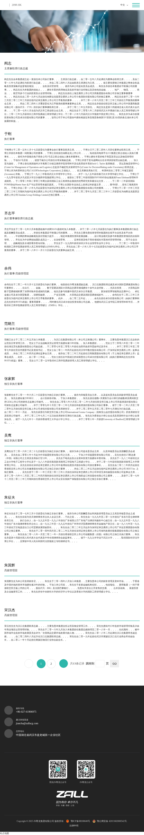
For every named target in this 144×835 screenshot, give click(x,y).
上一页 (28, 663)
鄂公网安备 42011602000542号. (112, 821)
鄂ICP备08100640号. (80, 821)
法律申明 (73, 825)
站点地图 (4, 833)
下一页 (63, 663)
